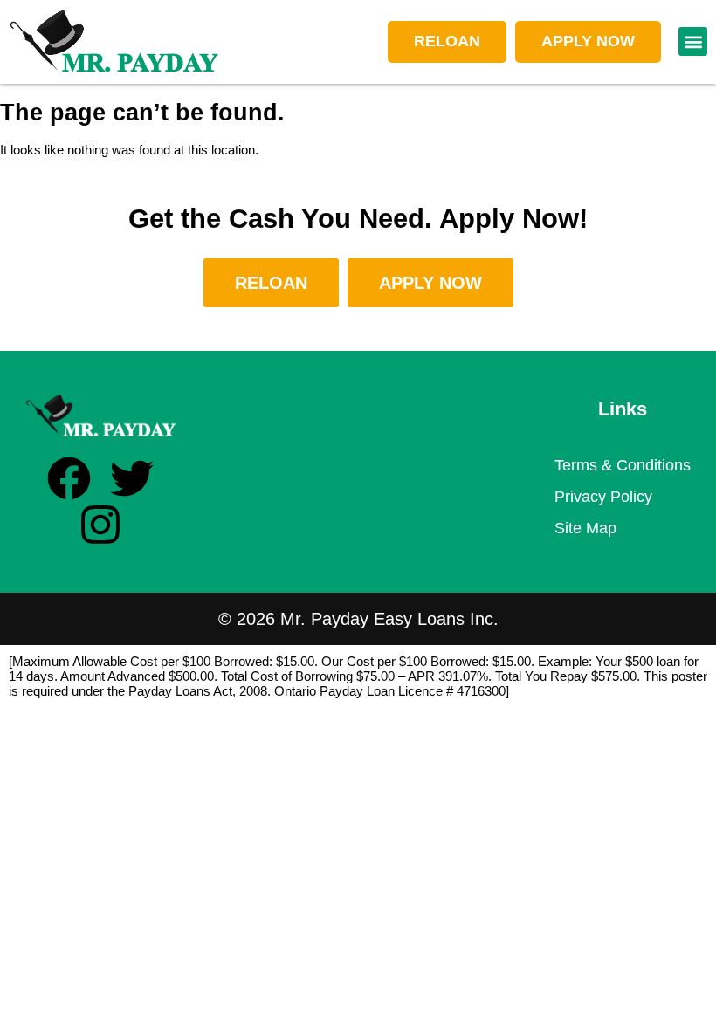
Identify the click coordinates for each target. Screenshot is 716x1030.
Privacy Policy (603, 496)
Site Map (585, 528)
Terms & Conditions (622, 465)
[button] (692, 41)
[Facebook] (69, 478)
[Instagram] (100, 524)
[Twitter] (132, 478)
